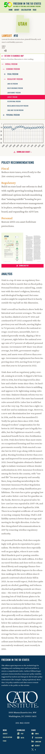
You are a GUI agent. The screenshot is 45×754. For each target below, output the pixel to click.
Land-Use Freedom (12, 84)
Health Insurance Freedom (15, 88)
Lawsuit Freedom (12, 97)
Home (11, 9)
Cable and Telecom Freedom (15, 110)
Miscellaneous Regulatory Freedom (17, 106)
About (16, 9)
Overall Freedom (11, 64)
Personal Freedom (13, 115)
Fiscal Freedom (12, 74)
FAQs (34, 9)
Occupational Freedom (14, 101)
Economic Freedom (13, 69)
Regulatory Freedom (15, 79)
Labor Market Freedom (14, 93)
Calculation (26, 9)
